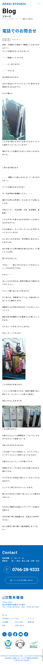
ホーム (4, 615)
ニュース (31, 618)
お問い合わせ (19, 625)
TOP (3, 19)
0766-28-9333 (25, 569)
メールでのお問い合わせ (23, 580)
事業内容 (31, 622)
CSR (16, 618)
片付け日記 (10, 19)
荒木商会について (8, 618)
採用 (3, 625)
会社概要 (5, 622)
